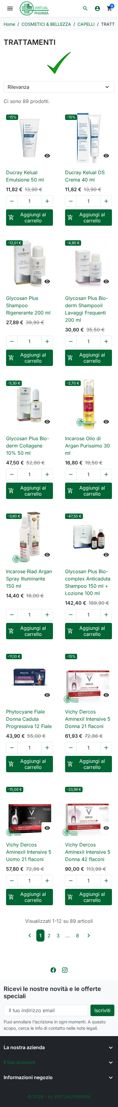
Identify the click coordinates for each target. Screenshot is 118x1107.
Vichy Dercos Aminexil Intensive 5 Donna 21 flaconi (87, 719)
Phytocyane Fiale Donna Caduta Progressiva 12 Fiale (29, 719)
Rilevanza (18, 87)
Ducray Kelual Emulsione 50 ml (25, 176)
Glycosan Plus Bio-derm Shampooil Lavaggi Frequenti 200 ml (86, 309)
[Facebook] (53, 969)
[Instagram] (65, 969)
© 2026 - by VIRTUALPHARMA (59, 1096)
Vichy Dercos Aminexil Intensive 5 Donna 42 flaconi (87, 852)
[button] (85, 8)
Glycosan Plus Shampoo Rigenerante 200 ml (28, 305)
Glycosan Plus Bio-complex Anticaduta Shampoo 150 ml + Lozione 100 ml (87, 582)
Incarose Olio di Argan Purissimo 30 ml (87, 445)
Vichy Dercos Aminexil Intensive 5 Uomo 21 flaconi (28, 852)
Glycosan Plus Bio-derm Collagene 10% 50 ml (27, 445)
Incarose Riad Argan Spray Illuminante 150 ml (29, 578)
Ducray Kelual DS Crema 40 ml (85, 176)
